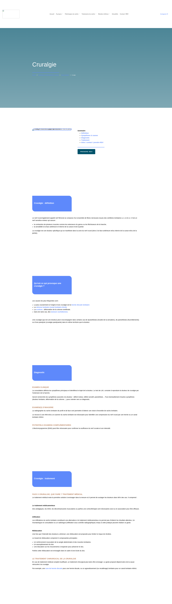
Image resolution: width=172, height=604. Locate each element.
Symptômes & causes (89, 135)
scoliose (39, 309)
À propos (59, 14)
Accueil (52, 14)
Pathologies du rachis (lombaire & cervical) (48, 75)
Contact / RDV (124, 14)
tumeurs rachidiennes (59, 312)
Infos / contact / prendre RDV (92, 142)
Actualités (115, 14)
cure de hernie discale (53, 568)
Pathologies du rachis (72, 14)
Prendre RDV (86, 151)
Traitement (85, 140)
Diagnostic (85, 138)
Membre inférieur (104, 14)
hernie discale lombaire (80, 305)
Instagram (164, 14)
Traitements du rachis (89, 14)
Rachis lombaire (65, 75)
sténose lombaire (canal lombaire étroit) (51, 307)
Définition (85, 133)
